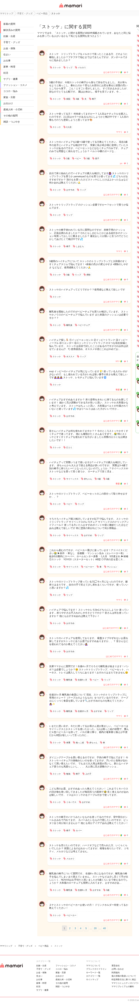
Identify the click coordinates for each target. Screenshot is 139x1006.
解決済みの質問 (11, 30)
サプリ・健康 (10, 79)
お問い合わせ (118, 969)
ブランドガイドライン (96, 969)
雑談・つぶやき (11, 121)
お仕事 (7, 60)
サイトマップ (92, 979)
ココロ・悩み (10, 91)
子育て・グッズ (11, 42)
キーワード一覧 (93, 972)
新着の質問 (9, 24)
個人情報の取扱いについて (124, 976)
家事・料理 (9, 66)
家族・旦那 (9, 97)
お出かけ (8, 103)
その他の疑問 (10, 115)
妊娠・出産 (9, 36)
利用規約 (116, 972)
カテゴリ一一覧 (93, 976)
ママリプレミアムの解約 (123, 986)
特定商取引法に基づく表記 (124, 979)
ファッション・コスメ (15, 85)
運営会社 (116, 965)
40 (104, 928)
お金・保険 (9, 48)
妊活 (5, 72)
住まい (7, 54)
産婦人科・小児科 (12, 109)
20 (95, 928)
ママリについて (93, 965)
